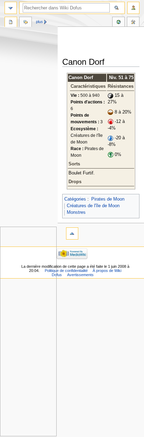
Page (11, 22)
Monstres (76, 212)
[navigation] (11, 8)
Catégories (75, 199)
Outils (133, 22)
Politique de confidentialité (66, 270)
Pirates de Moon (107, 199)
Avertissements (80, 275)
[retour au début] (72, 233)
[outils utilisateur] (133, 8)
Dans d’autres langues (118, 22)
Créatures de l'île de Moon (93, 205)
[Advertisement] (103, 42)
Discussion (25, 22)
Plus (39, 21)
